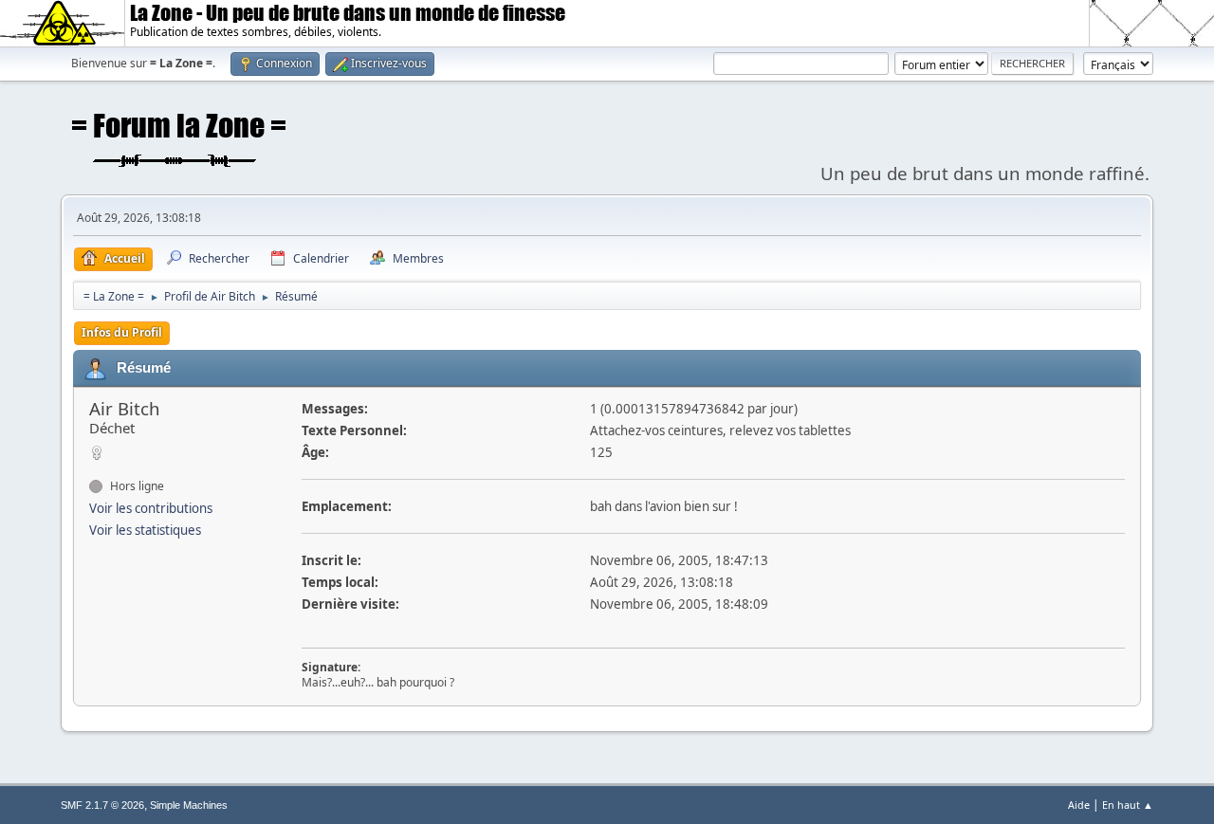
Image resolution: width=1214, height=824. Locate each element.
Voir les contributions (150, 508)
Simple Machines (189, 805)
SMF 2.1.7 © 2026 (102, 805)
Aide (1079, 804)
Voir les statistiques (145, 530)
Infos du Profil (122, 332)
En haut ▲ (1127, 804)
